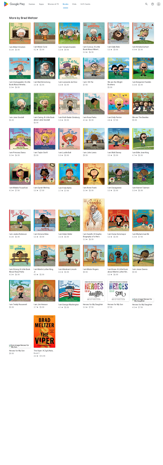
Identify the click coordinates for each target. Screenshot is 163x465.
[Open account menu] (159, 4)
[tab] (32, 4)
